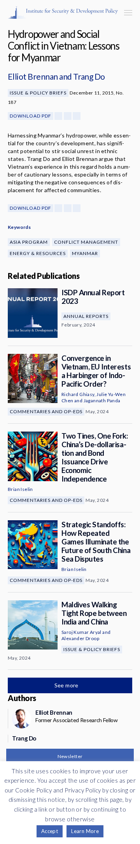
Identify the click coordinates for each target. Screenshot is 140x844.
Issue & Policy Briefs (38, 93)
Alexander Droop (80, 638)
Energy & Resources (38, 253)
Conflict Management (86, 242)
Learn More (85, 831)
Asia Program (29, 242)
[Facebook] (58, 116)
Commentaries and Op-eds (46, 411)
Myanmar (85, 253)
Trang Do (89, 76)
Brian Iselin (20, 489)
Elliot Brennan (33, 76)
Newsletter (70, 756)
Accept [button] (49, 831)
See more (67, 685)
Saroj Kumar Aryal (81, 632)
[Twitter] (68, 116)
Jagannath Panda (102, 400)
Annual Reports (85, 316)
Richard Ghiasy (77, 394)
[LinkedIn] (76, 116)
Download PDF (30, 116)
